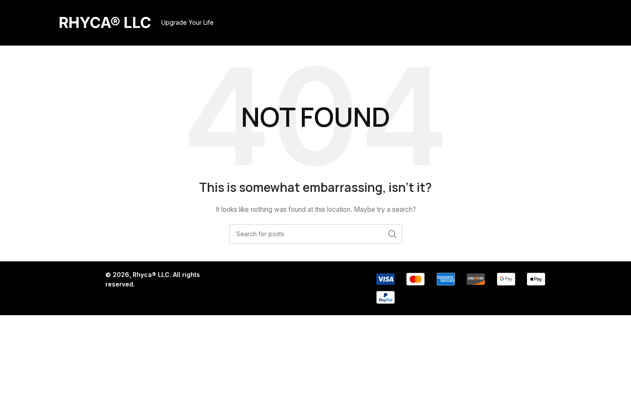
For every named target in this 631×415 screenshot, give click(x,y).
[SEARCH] (392, 234)
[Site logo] (105, 22)
